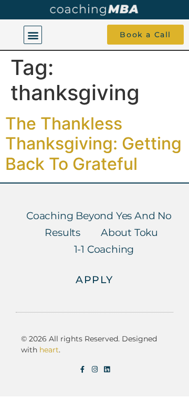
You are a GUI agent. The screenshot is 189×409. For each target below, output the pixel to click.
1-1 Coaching (104, 249)
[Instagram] (94, 369)
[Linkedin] (106, 369)
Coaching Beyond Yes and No (99, 216)
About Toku (129, 233)
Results (62, 233)
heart (49, 349)
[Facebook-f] (82, 369)
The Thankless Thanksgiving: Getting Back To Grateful (93, 143)
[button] (33, 35)
